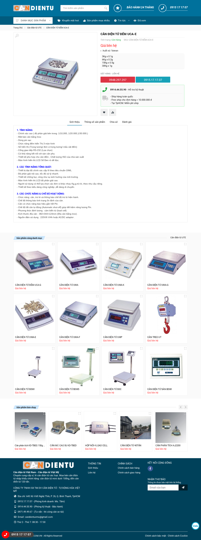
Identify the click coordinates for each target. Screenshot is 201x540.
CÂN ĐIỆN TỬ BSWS (69, 389)
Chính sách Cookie (178, 535)
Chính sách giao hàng (129, 472)
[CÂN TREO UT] (166, 314)
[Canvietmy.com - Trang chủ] (33, 8)
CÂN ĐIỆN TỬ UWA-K (113, 285)
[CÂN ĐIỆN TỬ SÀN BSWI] (166, 367)
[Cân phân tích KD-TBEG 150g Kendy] (30, 427)
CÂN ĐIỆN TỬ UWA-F (69, 337)
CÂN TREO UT (154, 337)
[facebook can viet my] (150, 468)
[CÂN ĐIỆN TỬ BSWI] (34, 367)
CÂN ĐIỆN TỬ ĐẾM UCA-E (57, 27)
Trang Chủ (17, 27)
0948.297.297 (117, 80)
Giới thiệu (75, 122)
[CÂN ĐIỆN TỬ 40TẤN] (135, 427)
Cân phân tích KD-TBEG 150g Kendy (30, 445)
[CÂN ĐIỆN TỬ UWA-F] (78, 314)
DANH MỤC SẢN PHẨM (33, 20)
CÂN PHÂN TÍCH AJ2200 (167, 445)
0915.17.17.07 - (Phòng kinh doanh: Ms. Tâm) (41, 501)
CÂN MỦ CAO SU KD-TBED (63, 445)
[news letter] (183, 487)
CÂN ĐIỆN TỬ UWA (68, 285)
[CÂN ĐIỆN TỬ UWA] (78, 262)
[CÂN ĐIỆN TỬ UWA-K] (122, 262)
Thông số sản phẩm (94, 122)
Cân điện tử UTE (34, 27)
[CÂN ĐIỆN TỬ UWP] (122, 314)
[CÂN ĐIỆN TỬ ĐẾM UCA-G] (34, 262)
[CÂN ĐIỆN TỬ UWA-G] (166, 262)
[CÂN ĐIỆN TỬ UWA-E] (34, 314)
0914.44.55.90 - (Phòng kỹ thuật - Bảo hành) (40, 506)
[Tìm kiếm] (106, 8)
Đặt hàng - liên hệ (110, 73)
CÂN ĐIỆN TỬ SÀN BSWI (159, 389)
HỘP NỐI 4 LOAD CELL (96, 445)
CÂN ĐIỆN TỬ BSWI (24, 389)
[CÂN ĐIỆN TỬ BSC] (122, 367)
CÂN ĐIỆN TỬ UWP (112, 337)
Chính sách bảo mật (155, 535)
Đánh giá (126, 122)
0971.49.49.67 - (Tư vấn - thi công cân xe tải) (41, 511)
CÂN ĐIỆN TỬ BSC (112, 389)
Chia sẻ (114, 122)
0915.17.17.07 (153, 80)
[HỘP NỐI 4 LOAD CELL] (100, 427)
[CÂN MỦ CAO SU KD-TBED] (65, 427)
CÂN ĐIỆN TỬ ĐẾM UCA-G (28, 285)
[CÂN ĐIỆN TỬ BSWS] (78, 367)
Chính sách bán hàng (128, 467)
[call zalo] (195, 526)
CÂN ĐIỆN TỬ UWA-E (25, 337)
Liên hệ (91, 472)
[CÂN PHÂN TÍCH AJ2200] (170, 427)
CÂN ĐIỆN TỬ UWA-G (157, 285)
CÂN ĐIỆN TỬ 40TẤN (130, 445)
